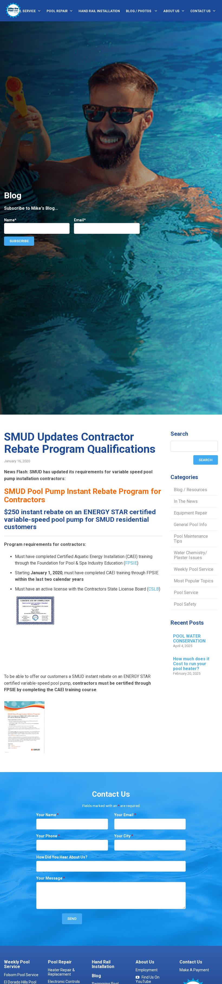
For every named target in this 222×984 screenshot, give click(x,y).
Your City (123, 836)
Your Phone (48, 836)
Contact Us (200, 11)
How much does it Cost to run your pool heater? (191, 664)
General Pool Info (190, 524)
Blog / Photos (139, 11)
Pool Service (24, 11)
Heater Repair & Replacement (61, 972)
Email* (80, 220)
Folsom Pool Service (21, 975)
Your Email (125, 815)
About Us (171, 11)
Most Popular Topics (193, 580)
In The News (186, 501)
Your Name (47, 815)
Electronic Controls (64, 981)
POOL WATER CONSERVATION (189, 639)
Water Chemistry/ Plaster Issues (190, 555)
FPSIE (131, 563)
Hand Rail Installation (99, 11)
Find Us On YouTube (147, 979)
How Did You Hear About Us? (61, 857)
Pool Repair (57, 11)
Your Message (50, 878)
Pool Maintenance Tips (191, 539)
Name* (10, 220)
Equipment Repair (190, 513)
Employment (147, 970)
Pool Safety (185, 604)
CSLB (153, 589)
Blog (96, 975)
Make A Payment (194, 970)
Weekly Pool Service (193, 569)
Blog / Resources (190, 489)
